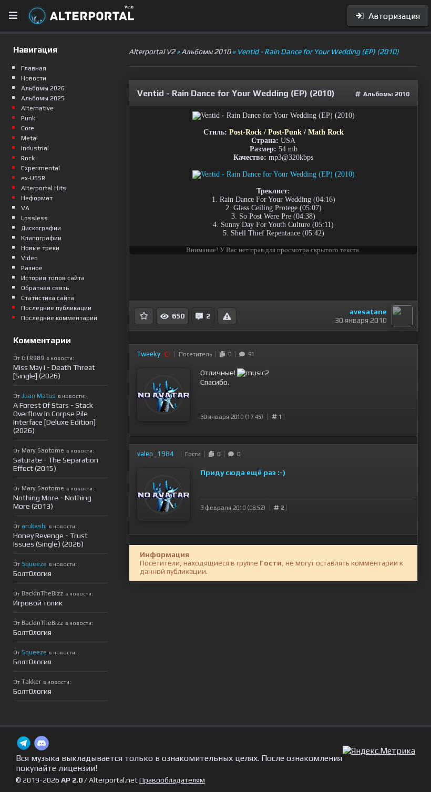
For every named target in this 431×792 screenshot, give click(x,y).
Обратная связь (45, 288)
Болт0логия (32, 573)
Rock (28, 158)
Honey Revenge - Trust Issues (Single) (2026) (50, 539)
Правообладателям (172, 780)
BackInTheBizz (42, 593)
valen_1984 (155, 454)
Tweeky (148, 354)
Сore (27, 128)
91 (249, 354)
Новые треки (40, 248)
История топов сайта (53, 278)
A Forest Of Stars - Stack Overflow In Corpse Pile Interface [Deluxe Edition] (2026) (54, 418)
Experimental (40, 168)
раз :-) (274, 472)
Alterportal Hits (43, 188)
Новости (33, 78)
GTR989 (33, 358)
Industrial (35, 148)
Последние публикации (56, 308)
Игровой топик (38, 603)
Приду (212, 472)
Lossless (34, 218)
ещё (255, 472)
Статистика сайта (47, 298)
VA (25, 208)
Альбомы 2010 (386, 94)
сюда (236, 472)
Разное (32, 268)
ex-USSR (33, 178)
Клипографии (41, 238)
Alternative (37, 108)
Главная (33, 68)
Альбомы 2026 (43, 88)
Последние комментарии (59, 318)
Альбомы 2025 (43, 98)
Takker (31, 681)
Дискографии (41, 228)
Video (29, 258)
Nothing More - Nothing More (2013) (52, 501)
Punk (28, 118)
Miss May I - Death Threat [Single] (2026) (54, 371)
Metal (29, 138)
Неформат (37, 198)
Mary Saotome (43, 450)
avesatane (368, 311)
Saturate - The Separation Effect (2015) (55, 464)
